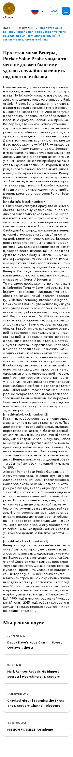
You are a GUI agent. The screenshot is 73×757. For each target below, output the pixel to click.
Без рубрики (25, 28)
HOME (7, 28)
